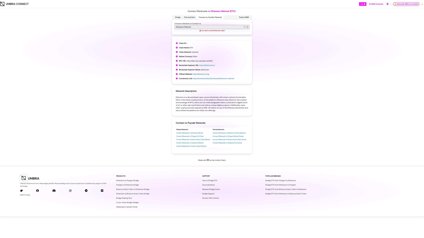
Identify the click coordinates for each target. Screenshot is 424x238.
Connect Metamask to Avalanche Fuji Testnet (227, 143)
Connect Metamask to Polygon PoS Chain (189, 136)
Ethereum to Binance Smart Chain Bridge (132, 193)
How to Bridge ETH (209, 180)
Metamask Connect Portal (126, 207)
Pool (189, 17)
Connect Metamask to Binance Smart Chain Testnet (229, 139)
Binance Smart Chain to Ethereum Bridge (132, 189)
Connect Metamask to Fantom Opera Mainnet (191, 146)
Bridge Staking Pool (124, 198)
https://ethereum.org (201, 74)
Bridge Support (208, 193)
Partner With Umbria (210, 198)
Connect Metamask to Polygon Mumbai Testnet (228, 136)
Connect (210, 17)
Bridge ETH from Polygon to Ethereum (280, 180)
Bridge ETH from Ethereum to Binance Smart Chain (285, 193)
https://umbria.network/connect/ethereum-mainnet (213, 78)
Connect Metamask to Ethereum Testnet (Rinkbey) (229, 133)
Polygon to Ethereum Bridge (127, 185)
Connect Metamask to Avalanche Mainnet (189, 143)
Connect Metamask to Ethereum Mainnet (189, 133)
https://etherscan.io (207, 65)
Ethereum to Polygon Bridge (127, 180)
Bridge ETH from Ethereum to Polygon (280, 185)
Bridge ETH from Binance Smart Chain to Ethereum (285, 189)
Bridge (178, 17)
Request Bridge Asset (211, 189)
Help (362, 4)
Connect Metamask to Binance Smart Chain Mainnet (193, 139)
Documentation (208, 185)
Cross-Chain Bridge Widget (127, 202)
